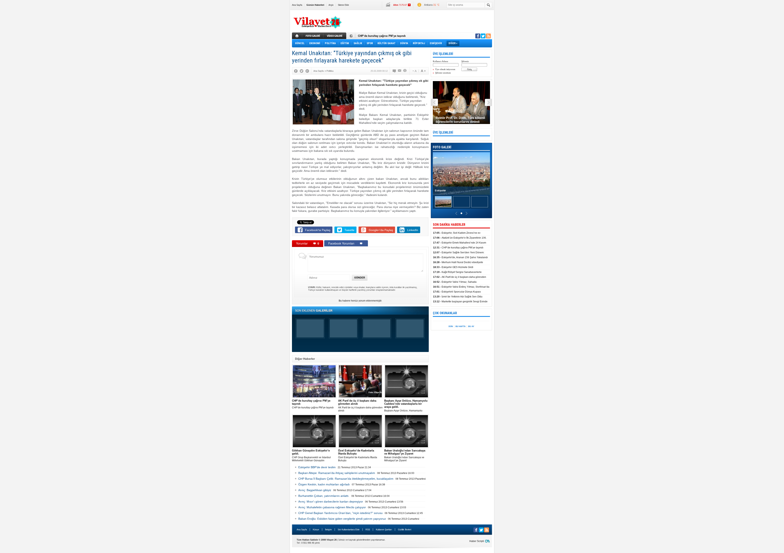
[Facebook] (296, 71)
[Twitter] (301, 71)
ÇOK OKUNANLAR (445, 313)
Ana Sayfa (297, 5)
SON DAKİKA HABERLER (449, 225)
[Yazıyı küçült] (414, 71)
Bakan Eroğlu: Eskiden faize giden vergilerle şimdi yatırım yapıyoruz (342, 518)
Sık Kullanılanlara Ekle (349, 529)
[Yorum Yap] (394, 71)
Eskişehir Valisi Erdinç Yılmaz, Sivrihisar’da (461, 286)
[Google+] (307, 71)
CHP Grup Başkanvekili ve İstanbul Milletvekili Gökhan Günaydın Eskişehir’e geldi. (311, 455)
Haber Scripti (476, 541)
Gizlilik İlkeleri (404, 529)
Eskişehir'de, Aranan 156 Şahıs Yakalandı (460, 257)
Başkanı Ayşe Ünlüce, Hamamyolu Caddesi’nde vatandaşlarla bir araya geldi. (406, 405)
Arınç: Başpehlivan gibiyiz (314, 490)
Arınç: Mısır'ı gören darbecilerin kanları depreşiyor (330, 501)
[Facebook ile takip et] (477, 36)
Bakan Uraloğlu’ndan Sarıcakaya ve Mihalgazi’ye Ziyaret (404, 455)
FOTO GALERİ (442, 147)
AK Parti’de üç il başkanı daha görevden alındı (360, 405)
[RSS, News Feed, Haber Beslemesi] (488, 36)
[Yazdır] (405, 71)
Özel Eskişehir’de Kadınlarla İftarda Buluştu (357, 455)
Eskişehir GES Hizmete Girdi (453, 267)
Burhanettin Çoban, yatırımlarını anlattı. (323, 495)
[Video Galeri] (335, 35)
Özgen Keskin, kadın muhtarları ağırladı (324, 484)
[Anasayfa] (297, 35)
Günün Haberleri (315, 5)
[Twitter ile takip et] (483, 36)
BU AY (471, 326)
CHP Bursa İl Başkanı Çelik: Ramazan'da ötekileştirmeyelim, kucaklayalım (345, 478)
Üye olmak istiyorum (445, 69)
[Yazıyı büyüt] (423, 71)
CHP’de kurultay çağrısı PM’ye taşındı (382, 35)
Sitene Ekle (343, 5)
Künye (316, 529)
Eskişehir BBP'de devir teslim (317, 467)
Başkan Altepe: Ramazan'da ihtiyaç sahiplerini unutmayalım (336, 473)
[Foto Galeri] (313, 35)
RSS (367, 529)
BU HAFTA (460, 326)
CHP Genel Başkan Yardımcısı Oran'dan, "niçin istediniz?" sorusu (340, 513)
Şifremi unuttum (443, 72)
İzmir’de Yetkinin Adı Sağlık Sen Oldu (457, 296)
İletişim (328, 529)
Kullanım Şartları (384, 529)
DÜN (451, 326)
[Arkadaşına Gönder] (400, 71)
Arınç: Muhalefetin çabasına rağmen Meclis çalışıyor (332, 507)
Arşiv (331, 5)
